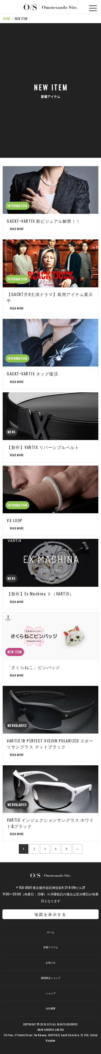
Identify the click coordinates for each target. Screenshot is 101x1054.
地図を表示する (50, 914)
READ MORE (16, 229)
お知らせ (50, 962)
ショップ (50, 993)
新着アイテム (50, 947)
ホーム (50, 932)
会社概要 (50, 1008)
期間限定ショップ (50, 978)
